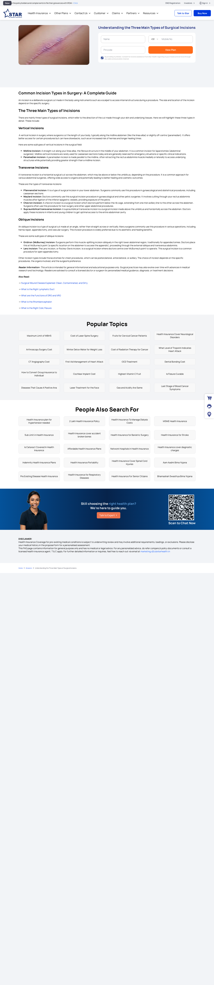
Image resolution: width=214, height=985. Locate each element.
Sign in (205, 3)
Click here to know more (66, 3)
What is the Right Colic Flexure (36, 307)
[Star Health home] (12, 13)
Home (20, 568)
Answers (29, 568)
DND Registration (172, 3)
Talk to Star (183, 13)
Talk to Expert (107, 515)
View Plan (170, 49)
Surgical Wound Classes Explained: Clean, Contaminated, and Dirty (54, 282)
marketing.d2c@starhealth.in (155, 551)
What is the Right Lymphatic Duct (38, 289)
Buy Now (202, 13)
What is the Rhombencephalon (36, 301)
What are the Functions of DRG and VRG (41, 295)
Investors (188, 3)
